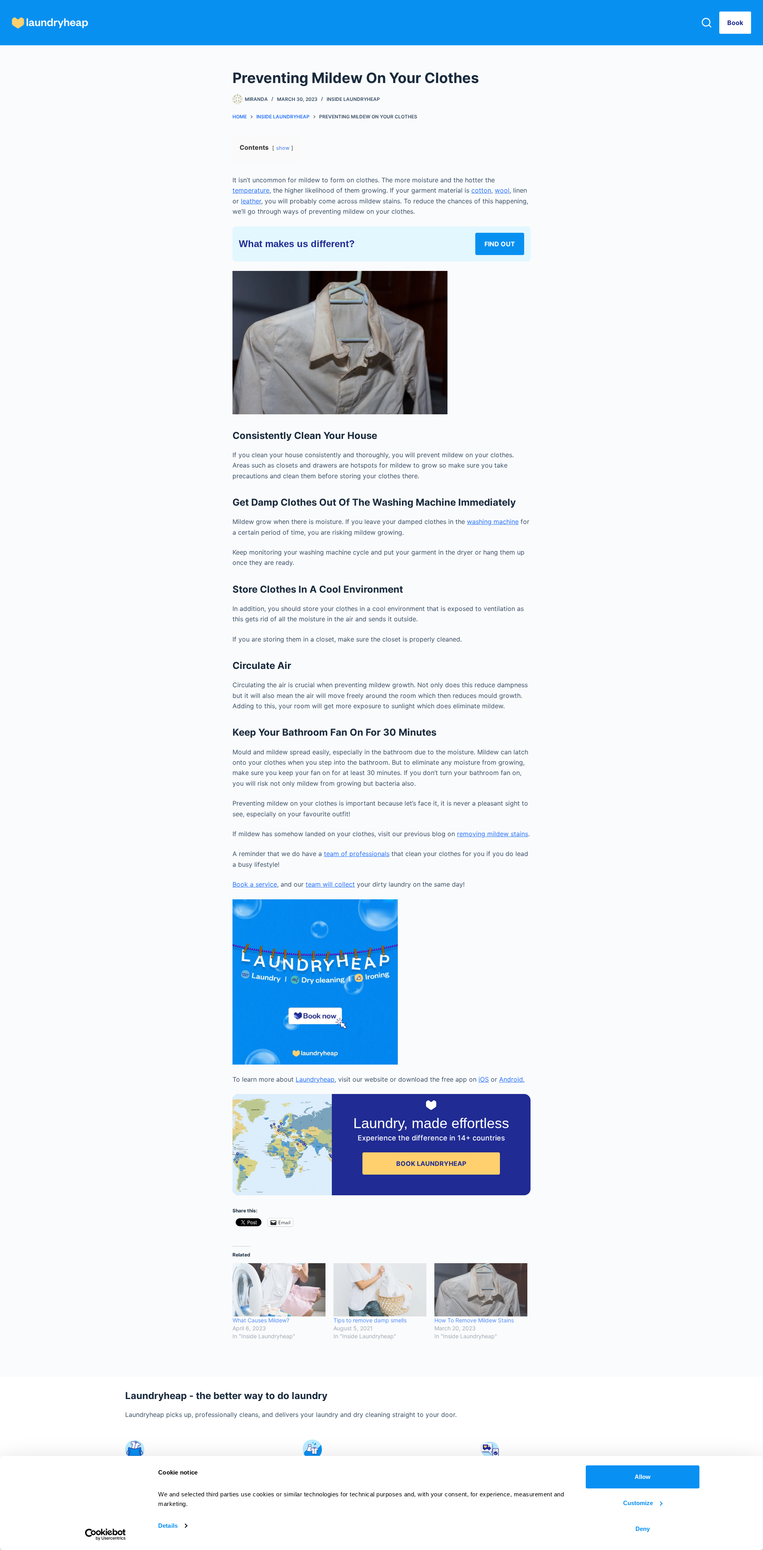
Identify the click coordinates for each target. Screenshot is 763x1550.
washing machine (493, 522)
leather (251, 201)
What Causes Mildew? (260, 1320)
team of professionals (356, 854)
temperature (250, 190)
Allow (643, 1476)
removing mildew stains (492, 834)
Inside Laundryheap (353, 99)
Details (168, 1525)
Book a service (254, 884)
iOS (483, 1079)
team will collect (330, 884)
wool (502, 190)
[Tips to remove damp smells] (379, 1289)
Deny (642, 1528)
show (282, 148)
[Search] (706, 22)
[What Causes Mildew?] (278, 1289)
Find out (499, 244)
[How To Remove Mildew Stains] (480, 1289)
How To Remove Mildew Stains (474, 1320)
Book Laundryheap (431, 1163)
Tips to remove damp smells (370, 1320)
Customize (638, 1503)
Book (735, 23)
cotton (481, 190)
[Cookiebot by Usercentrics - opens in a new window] (105, 1534)
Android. (512, 1079)
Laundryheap (315, 1079)
